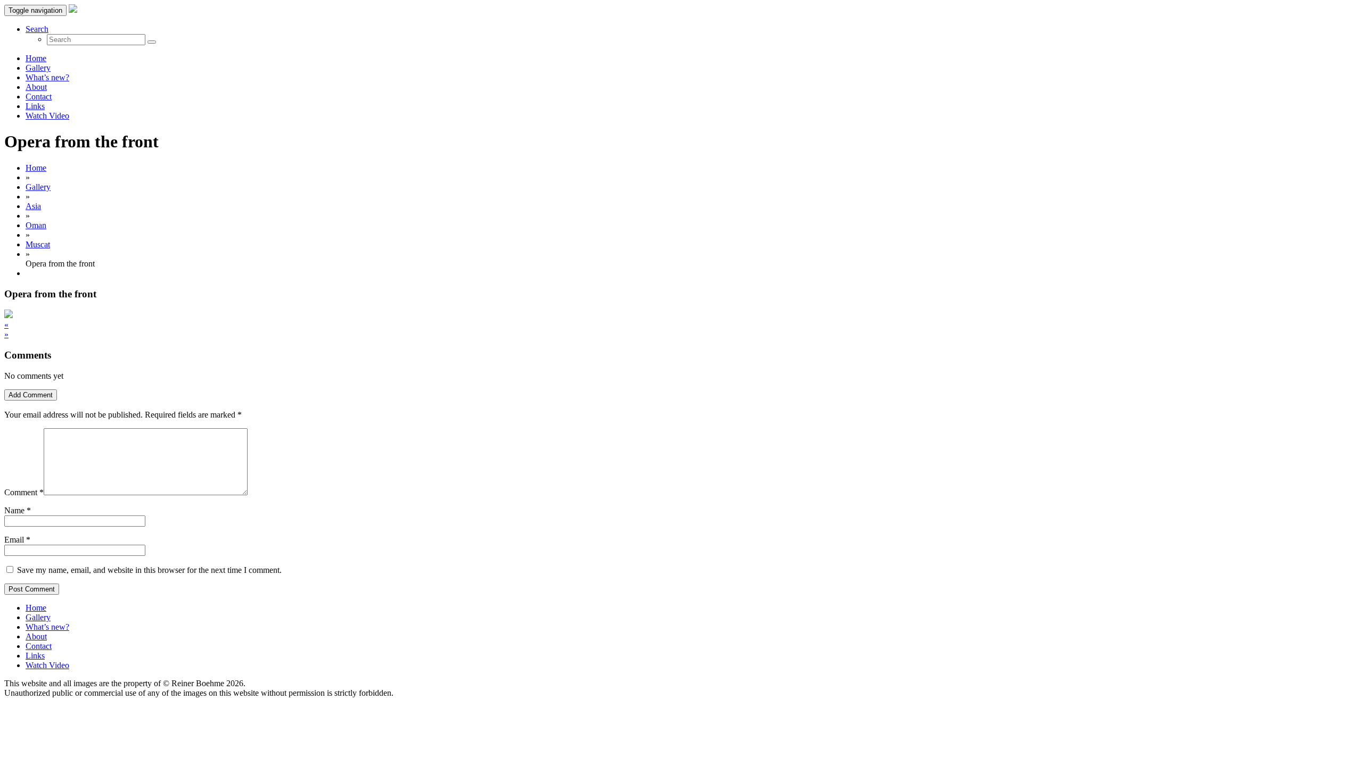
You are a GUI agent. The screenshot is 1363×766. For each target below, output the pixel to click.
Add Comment (31, 395)
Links (35, 106)
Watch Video (47, 115)
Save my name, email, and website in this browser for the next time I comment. (149, 569)
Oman (36, 225)
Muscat (38, 244)
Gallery (38, 67)
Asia (33, 206)
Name (14, 510)
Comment (24, 492)
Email (14, 539)
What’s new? (47, 77)
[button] (37, 29)
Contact (39, 96)
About (36, 86)
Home (36, 58)
